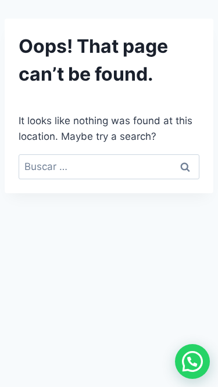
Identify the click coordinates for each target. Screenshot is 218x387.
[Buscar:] (109, 166)
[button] (192, 361)
